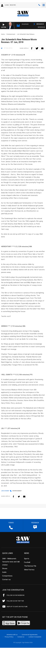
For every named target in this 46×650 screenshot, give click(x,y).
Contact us (6, 580)
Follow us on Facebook (15, 595)
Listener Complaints (34, 637)
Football (27, 562)
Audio (4, 572)
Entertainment (11, 34)
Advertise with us (12, 634)
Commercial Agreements (30, 634)
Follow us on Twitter (15, 601)
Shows (4, 568)
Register (13, 5)
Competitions (7, 576)
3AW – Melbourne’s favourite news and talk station (11, 562)
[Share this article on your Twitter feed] (37, 48)
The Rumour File (30, 566)
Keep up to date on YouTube (17, 606)
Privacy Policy (9, 637)
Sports (26, 559)
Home (3, 34)
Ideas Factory (29, 570)
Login (7, 5)
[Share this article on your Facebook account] (31, 48)
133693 (39, 5)
